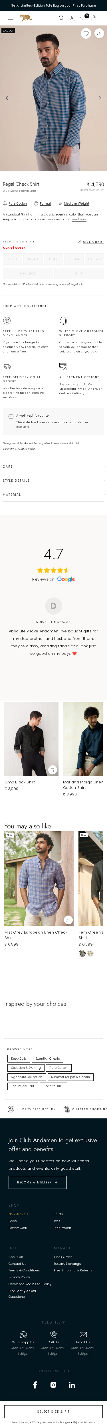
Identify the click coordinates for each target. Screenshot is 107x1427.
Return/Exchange (67, 1263)
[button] (94, 18)
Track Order (63, 1256)
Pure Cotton (59, 1068)
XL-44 (76, 260)
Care (8, 466)
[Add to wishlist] (86, 33)
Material (12, 495)
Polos (13, 1221)
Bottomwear (18, 1228)
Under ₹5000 (53, 1086)
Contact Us (18, 1263)
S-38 (15, 260)
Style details (16, 481)
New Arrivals (19, 1214)
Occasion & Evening (26, 1068)
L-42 (56, 260)
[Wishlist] (83, 18)
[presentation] (7, 98)
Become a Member (34, 1182)
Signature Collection (27, 1077)
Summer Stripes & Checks (70, 1077)
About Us (16, 1256)
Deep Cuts (19, 1058)
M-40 (35, 260)
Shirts (58, 1214)
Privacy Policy (19, 1277)
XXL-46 (96, 260)
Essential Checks (47, 1058)
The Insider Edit (23, 1086)
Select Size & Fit (53, 1412)
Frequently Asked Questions (22, 1294)
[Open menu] (11, 18)
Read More (79, 219)
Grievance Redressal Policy (30, 1284)
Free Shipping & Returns (73, 1270)
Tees (57, 1221)
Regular (36, 274)
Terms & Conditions (24, 1270)
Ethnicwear (62, 1228)
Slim (89, 274)
